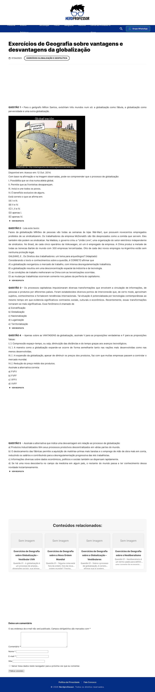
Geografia (68, 25)
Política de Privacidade (69, 682)
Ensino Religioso (24, 29)
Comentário (14, 646)
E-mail (12, 656)
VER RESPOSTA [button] (18, 221)
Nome (12, 651)
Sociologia (44, 25)
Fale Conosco (90, 682)
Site (10, 661)
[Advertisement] (77, 85)
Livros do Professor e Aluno (100, 29)
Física (56, 25)
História (82, 25)
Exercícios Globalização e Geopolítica (47, 58)
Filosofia (11, 25)
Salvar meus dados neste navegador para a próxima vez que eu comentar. (46, 666)
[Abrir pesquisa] (121, 29)
